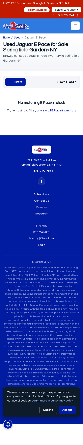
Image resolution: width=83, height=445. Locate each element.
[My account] (78, 15)
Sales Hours (41, 194)
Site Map (41, 225)
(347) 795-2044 (41, 171)
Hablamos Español (37, 10)
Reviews (41, 207)
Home (6, 37)
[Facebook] (41, 181)
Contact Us (41, 200)
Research (41, 213)
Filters (18, 81)
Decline (48, 410)
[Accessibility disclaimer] (7, 424)
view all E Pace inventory (58, 110)
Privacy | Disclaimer (41, 238)
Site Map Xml (41, 232)
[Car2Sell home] (16, 26)
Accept (67, 410)
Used (17, 37)
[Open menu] (75, 25)
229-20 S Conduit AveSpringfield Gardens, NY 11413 (41, 162)
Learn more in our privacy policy (52, 400)
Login (41, 244)
